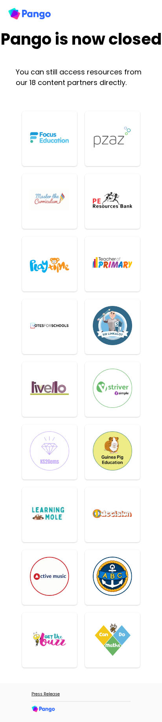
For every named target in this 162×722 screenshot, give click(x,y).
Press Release (45, 694)
